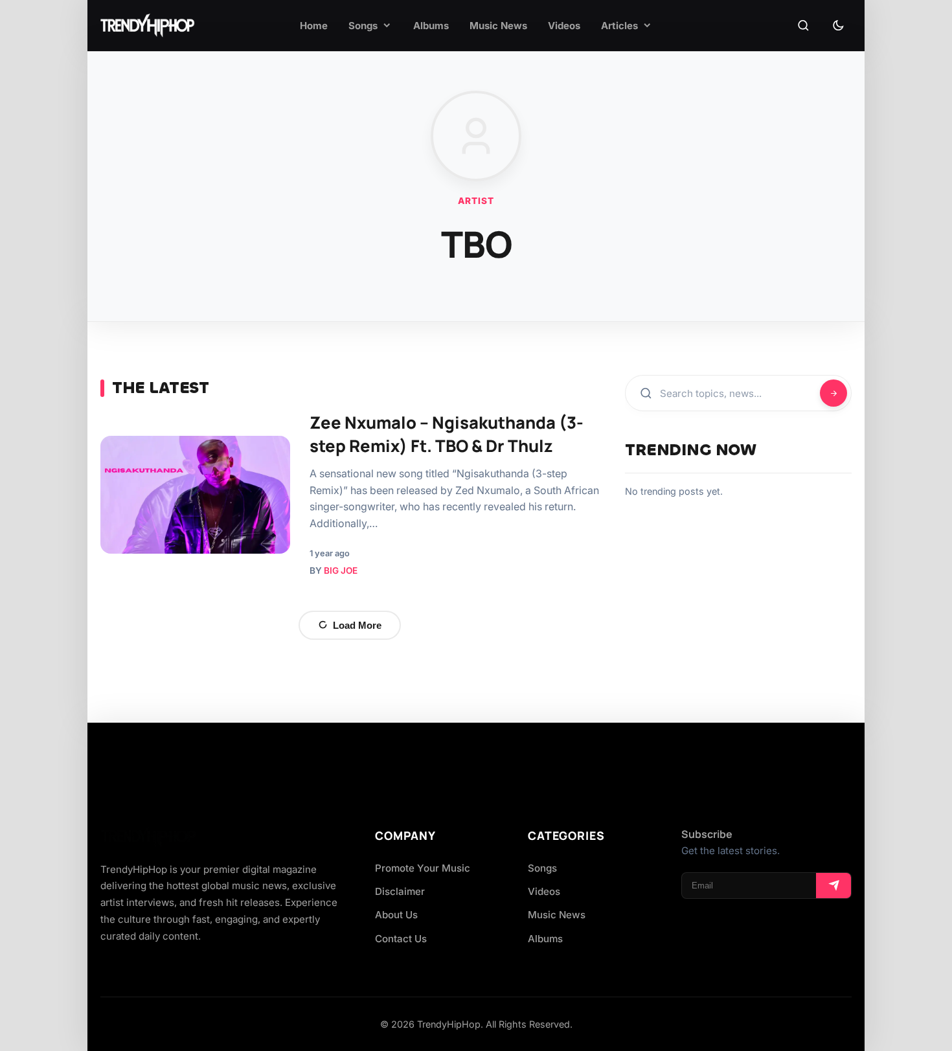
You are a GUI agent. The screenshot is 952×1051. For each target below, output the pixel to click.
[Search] (803, 26)
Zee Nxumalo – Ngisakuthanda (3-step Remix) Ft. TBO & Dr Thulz (447, 434)
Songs (542, 868)
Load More (357, 625)
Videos (544, 891)
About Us (396, 915)
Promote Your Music (422, 868)
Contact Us (401, 938)
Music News (556, 915)
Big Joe (340, 570)
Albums (545, 938)
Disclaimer (400, 891)
